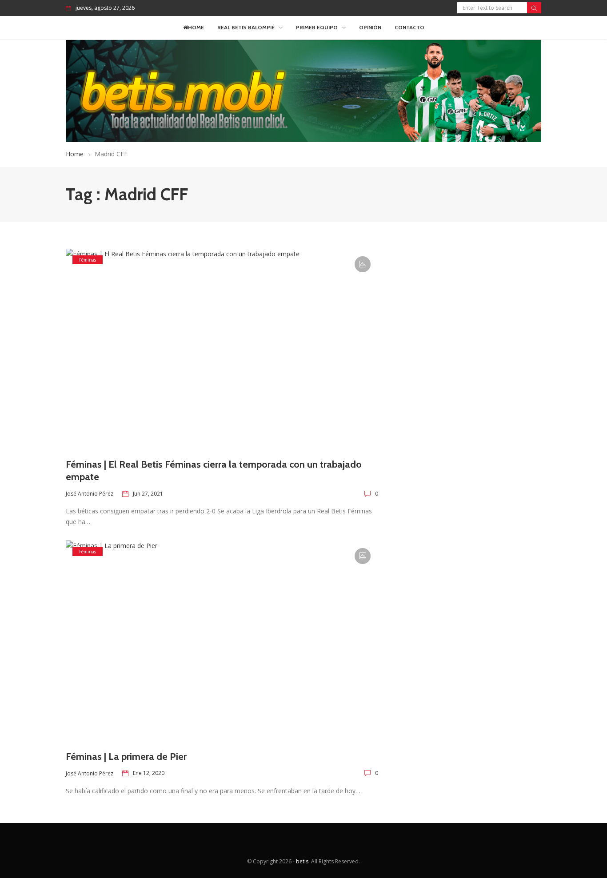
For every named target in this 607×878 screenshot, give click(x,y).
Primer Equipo (317, 27)
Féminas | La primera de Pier (126, 757)
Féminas (87, 260)
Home (196, 27)
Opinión (370, 27)
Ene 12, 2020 (148, 773)
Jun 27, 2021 (148, 493)
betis (302, 861)
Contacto (409, 27)
